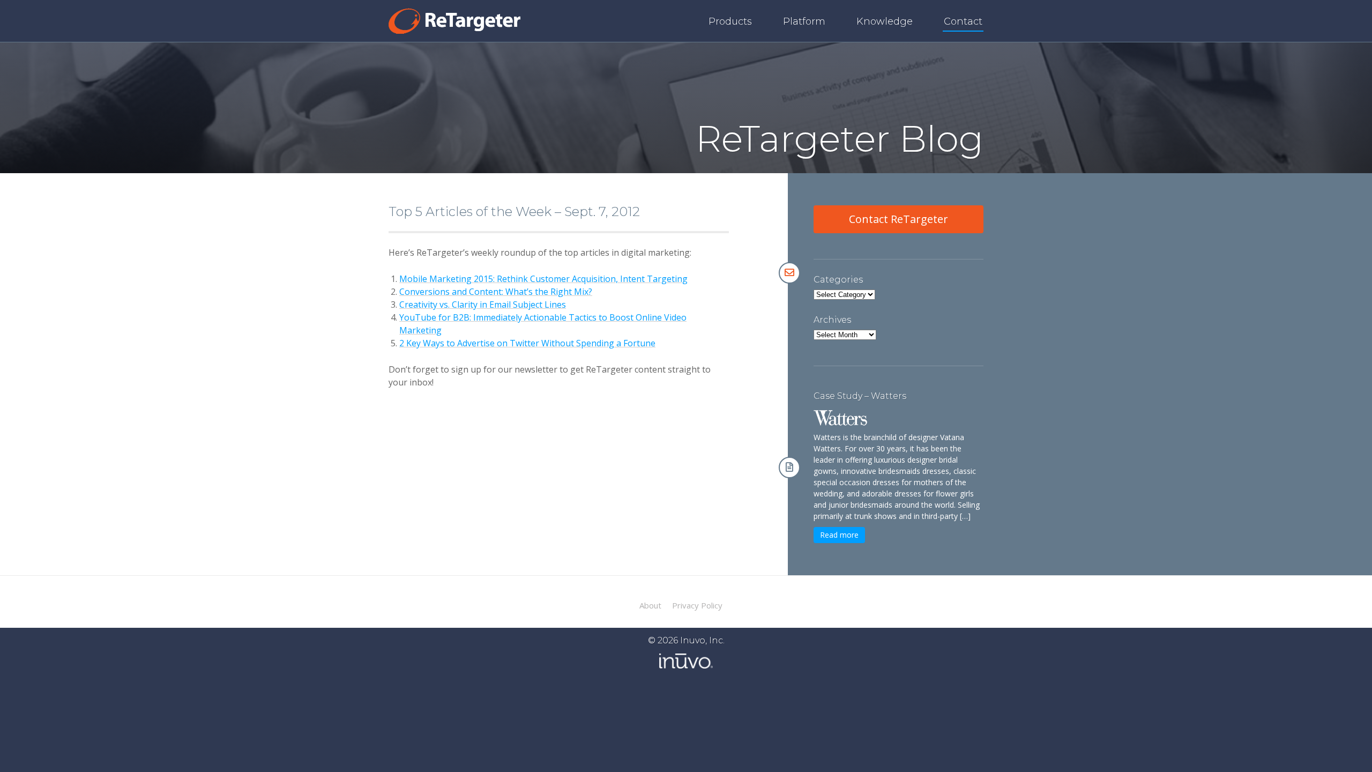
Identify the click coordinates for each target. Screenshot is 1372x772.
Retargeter (454, 21)
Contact (963, 21)
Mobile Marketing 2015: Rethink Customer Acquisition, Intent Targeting (543, 279)
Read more (839, 535)
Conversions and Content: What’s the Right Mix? (495, 292)
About (650, 606)
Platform (804, 21)
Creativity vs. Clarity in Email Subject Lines (482, 304)
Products (730, 21)
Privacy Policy (697, 606)
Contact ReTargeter (898, 219)
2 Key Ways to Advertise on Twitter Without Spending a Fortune (527, 343)
